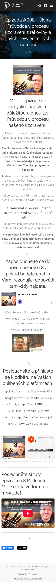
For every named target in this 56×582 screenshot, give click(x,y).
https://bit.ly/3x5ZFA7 (39, 398)
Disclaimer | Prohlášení (28, 574)
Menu (52, 5)
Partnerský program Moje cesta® (28, 578)
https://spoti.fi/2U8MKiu (34, 404)
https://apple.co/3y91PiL (38, 391)
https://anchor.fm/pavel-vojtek (34, 417)
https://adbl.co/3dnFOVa (34, 424)
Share (9, 548)
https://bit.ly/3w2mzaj (37, 411)
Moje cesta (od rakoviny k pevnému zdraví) (16, 461)
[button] (40, 5)
